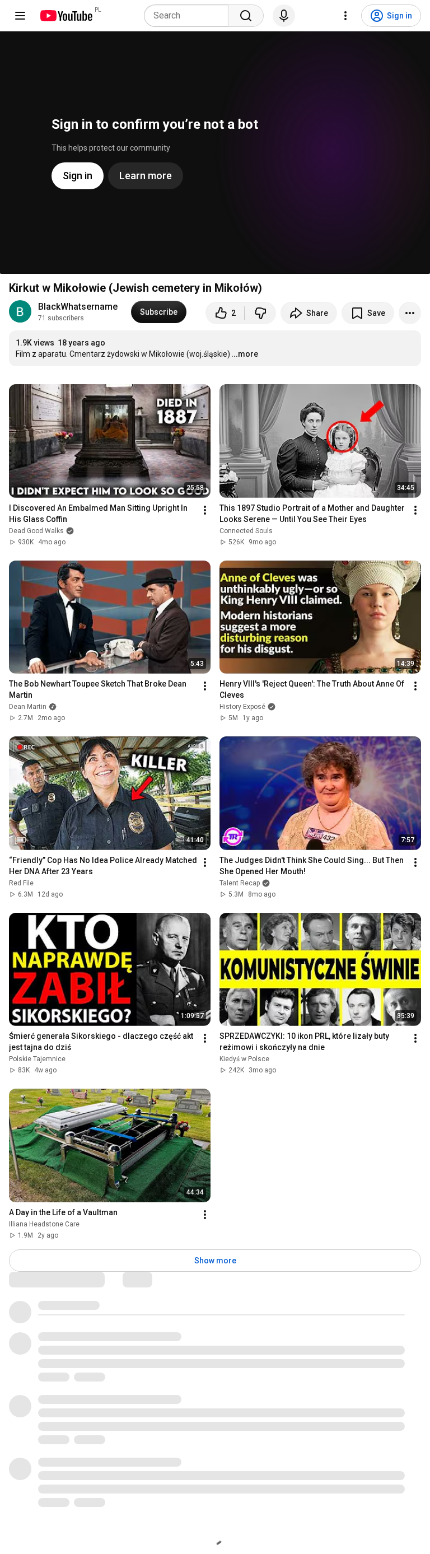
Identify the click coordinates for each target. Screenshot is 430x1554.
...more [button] (244, 353)
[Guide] (20, 15)
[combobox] (189, 15)
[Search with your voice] (284, 15)
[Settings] (345, 15)
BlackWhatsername (78, 306)
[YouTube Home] (65, 15)
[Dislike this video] (260, 313)
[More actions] (410, 313)
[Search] (246, 15)
